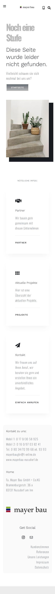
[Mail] (31, 537)
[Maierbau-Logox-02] (27, 6)
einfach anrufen (27, 402)
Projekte (21, 315)
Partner (21, 242)
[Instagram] (23, 537)
